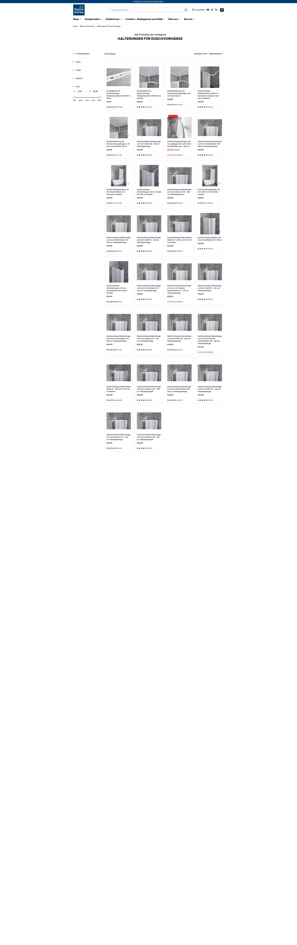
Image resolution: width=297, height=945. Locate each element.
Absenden (148, 489)
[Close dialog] (170, 439)
